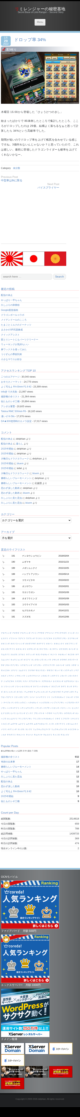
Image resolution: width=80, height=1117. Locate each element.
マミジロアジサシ (25, 719)
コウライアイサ (49, 665)
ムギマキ (13, 724)
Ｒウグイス (11, 735)
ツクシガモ (18, 697)
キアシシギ (30, 654)
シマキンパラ (20, 676)
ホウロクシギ (69, 713)
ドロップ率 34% (30, 39)
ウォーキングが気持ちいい (15, 344)
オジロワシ (54, 649)
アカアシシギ (25, 633)
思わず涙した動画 (10, 488)
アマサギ (40, 633)
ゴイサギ (31, 670)
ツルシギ (69, 697)
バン (69, 708)
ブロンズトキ (39, 713)
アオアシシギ (6, 633)
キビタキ (71, 654)
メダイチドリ (60, 724)
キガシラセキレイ (43, 654)
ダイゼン (20, 692)
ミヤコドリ (74, 719)
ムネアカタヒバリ (41, 724)
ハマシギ (38, 708)
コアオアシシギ (26, 665)
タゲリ (63, 686)
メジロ (51, 724)
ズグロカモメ (47, 681)
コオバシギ (60, 665)
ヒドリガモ (5, 713)
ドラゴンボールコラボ (12, 315)
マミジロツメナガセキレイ (43, 719)
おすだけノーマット (11, 381)
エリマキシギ (73, 638)
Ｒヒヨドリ (47, 735)
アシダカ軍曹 (8, 406)
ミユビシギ (5, 724)
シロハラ (63, 676)
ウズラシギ (30, 638)
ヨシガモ (20, 729)
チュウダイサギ (55, 692)
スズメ (25, 681)
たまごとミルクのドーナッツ (16, 324)
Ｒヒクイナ (38, 735)
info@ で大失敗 (9, 391)
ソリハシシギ (8, 686)
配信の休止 (7, 295)
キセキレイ (62, 654)
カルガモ (13, 654)
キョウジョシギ (16, 660)
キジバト (53, 654)
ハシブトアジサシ (57, 703)
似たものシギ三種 (10, 401)
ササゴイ (50, 670)
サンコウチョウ (67, 670)
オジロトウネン (43, 649)
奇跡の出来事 (8, 761)
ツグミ (26, 697)
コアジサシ (37, 665)
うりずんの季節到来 (11, 354)
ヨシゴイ (28, 729)
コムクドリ (22, 670)
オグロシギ (31, 649)
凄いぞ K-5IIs (8, 416)
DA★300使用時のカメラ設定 (16, 421)
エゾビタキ (47, 638)
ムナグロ (29, 724)
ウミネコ (39, 638)
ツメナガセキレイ (58, 697)
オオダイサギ (30, 644)
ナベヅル (6, 703)
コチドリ (13, 670)
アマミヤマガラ (61, 633)
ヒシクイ (75, 708)
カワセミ (21, 654)
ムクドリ (21, 724)
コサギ (73, 665)
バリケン (63, 708)
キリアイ (26, 660)
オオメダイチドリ (8, 649)
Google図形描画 (9, 310)
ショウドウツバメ (33, 676)
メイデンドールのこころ (14, 319)
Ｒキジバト (21, 735)
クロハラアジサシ (12, 665)
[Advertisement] (33, 216)
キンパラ (47, 660)
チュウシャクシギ (41, 692)
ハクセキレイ (33, 703)
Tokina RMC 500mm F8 (13, 411)
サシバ (57, 670)
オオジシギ (5, 644)
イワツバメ (13, 638)
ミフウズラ (65, 719)
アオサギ (15, 633)
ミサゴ (57, 719)
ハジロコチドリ (13, 708)
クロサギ (63, 660)
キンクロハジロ (37, 660)
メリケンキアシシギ (9, 729)
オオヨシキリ (21, 649)
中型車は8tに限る (11, 180)
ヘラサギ (48, 713)
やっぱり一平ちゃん (11, 300)
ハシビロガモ (44, 703)
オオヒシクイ (59, 644)
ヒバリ (13, 713)
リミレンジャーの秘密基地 (40, 9)
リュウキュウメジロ (59, 729)
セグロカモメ (69, 681)
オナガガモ (63, 649)
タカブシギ (55, 686)
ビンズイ (29, 713)
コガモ (67, 665)
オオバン (49, 644)
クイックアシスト (10, 334)
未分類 (16, 168)
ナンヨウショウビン (19, 703)
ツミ (48, 697)
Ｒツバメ (29, 735)
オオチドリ (41, 644)
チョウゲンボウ (68, 692)
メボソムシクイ (72, 724)
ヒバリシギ (21, 713)
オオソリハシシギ (17, 644)
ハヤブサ (46, 708)
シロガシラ (45, 676)
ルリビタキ (72, 729)
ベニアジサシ (58, 713)
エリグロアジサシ (60, 638)
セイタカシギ (58, 681)
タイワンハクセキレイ (41, 686)
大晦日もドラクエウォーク (15, 458)
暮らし (19, 443)
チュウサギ (28, 692)
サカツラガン (41, 670)
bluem (20, 463)
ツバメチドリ (41, 697)
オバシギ (72, 649)
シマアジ (10, 676)
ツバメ (32, 697)
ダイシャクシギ (9, 692)
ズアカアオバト (35, 681)
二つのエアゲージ (10, 376)
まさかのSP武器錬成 (12, 329)
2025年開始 (7, 448)
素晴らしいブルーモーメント (16, 478)
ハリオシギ (54, 708)
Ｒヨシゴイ (65, 735)
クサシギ (55, 660)
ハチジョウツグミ (27, 708)
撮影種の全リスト (10, 396)
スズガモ (18, 681)
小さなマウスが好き (11, 359)
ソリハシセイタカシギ (23, 686)
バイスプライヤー (48, 187)
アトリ (34, 633)
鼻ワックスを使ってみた (14, 349)
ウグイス (21, 638)
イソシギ (71, 633)
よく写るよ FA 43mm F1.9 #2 (16, 386)
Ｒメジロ (56, 735)
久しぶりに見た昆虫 (11, 498)
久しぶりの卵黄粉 (10, 305)
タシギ (69, 686)
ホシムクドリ (12, 719)
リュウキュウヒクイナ (41, 729)
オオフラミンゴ (71, 644)
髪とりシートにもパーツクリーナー (19, 339)
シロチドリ (54, 676)
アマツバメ (49, 633)
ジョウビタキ (8, 681)
